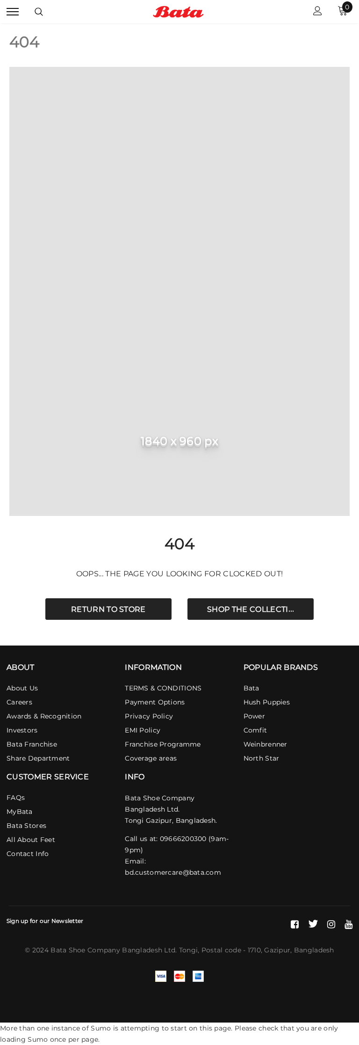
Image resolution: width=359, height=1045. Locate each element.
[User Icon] (317, 12)
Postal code (221, 950)
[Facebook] (295, 924)
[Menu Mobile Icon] (13, 12)
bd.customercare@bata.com (173, 872)
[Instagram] (331, 924)
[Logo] (178, 11)
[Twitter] (313, 924)
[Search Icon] (39, 11)
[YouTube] (348, 924)
